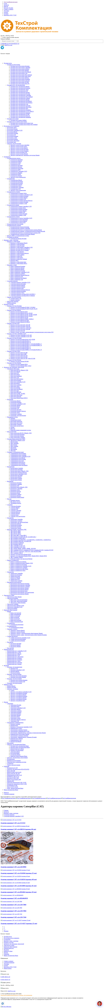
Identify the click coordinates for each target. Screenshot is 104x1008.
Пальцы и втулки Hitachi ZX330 (19, 317)
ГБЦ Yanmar (13, 444)
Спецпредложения (9, 794)
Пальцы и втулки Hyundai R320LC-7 (20, 346)
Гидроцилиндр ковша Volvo (18, 208)
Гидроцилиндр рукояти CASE (18, 203)
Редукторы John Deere (13, 140)
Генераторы (10, 518)
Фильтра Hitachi (14, 671)
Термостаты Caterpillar (16, 573)
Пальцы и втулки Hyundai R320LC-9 (20, 348)
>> (4, 929)
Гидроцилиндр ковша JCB (17, 212)
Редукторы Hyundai (12, 133)
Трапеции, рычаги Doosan (17, 632)
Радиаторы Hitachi (15, 401)
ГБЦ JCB (12, 450)
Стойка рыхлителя (12, 636)
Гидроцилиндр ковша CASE (18, 215)
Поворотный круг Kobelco (14, 658)
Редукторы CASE (12, 137)
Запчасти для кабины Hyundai (18, 693)
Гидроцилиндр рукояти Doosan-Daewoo (21, 200)
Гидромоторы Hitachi (16, 180)
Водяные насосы (15, 500)
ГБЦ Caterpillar (14, 443)
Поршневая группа (12, 417)
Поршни (12, 418)
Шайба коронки (11, 303)
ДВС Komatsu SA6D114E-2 (17, 538)
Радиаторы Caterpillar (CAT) (18, 403)
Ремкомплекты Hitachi (16, 738)
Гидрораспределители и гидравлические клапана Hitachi (26, 230)
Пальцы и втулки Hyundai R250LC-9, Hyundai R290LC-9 (26, 345)
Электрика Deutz (15, 716)
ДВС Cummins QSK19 (16, 553)
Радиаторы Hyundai (15, 409)
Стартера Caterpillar (15, 510)
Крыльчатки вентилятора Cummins (20, 586)
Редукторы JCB (11, 134)
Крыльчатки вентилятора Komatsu (19, 583)
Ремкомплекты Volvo (16, 728)
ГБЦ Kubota (13, 449)
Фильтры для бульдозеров (14, 674)
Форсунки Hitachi (15, 371)
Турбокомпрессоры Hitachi (17, 458)
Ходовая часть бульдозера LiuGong (20, 80)
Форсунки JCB (14, 373)
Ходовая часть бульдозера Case (18, 73)
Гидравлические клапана (14, 225)
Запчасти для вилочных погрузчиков (17, 757)
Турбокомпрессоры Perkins (17, 463)
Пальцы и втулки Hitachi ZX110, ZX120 (21, 313)
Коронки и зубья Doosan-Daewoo (19, 253)
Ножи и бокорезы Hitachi (17, 269)
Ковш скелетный (15, 618)
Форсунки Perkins (15, 387)
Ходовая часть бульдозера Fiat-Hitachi (20, 72)
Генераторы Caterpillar (16, 519)
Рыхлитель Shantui (15, 646)
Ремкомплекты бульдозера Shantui (19, 734)
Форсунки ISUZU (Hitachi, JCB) (19, 370)
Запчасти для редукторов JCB (18, 152)
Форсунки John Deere (16, 395)
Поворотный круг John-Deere (15, 656)
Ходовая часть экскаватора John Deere (20, 107)
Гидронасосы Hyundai (16, 165)
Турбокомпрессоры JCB (17, 461)
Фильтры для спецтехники (14, 683)
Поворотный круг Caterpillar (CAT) (16, 651)
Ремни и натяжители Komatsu (18, 564)
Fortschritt (6, 766)
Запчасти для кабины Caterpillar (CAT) (21, 692)
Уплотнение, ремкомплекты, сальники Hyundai (23, 737)
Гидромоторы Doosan (16, 184)
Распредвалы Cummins (16, 468)
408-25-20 (5, 977)
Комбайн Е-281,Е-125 (13, 776)
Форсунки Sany (14, 390)
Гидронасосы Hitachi (16, 161)
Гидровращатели (11, 626)
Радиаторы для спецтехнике (18, 415)
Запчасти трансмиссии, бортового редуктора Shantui (24, 155)
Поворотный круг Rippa (17, 749)
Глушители (10, 763)
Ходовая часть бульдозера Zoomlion (20, 79)
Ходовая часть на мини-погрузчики (17, 121)
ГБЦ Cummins (14, 446)
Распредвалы (10, 466)
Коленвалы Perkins (15, 496)
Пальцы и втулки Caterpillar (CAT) (16, 333)
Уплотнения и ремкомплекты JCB (19, 731)
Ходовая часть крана (13, 118)
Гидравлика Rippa (15, 754)
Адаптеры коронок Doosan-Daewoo (20, 289)
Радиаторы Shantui (15, 405)
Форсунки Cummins (15, 384)
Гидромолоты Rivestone (16, 624)
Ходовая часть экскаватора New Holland (21, 96)
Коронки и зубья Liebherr (17, 254)
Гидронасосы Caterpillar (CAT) (18, 171)
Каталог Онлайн (8, 8)
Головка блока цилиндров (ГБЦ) (16, 439)
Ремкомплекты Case (15, 740)
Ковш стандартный (15, 613)
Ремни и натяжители (13, 560)
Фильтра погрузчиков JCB (17, 681)
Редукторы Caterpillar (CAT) (15, 130)
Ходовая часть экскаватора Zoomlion (20, 110)
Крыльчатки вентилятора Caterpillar (20, 585)
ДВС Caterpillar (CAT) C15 (17, 545)
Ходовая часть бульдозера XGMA (19, 82)
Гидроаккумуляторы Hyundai (18, 238)
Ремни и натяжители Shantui (18, 561)
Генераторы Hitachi (15, 523)
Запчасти (6, 5)
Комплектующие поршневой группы (20, 430)
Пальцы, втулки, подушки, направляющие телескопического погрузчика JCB (31, 332)
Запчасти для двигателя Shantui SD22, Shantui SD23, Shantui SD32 (28, 556)
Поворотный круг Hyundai (14, 662)
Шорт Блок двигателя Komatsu (18, 599)
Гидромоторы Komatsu (16, 181)
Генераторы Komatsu (16, 525)
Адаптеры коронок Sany (17, 288)
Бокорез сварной (15, 300)
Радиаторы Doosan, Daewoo (18, 411)
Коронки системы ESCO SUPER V (20, 249)
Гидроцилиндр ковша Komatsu (18, 209)
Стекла (12, 690)
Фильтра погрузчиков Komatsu (18, 680)
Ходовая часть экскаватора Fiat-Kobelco (21, 102)
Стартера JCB (14, 509)
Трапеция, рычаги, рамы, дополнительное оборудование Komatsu (28, 635)
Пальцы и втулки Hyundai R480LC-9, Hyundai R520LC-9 (26, 349)
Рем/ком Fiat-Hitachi (15, 741)
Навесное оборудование (10, 610)
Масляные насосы (15, 501)
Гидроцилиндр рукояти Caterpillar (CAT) (21, 194)
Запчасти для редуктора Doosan (19, 153)
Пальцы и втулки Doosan (14, 360)
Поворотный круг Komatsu (14, 659)
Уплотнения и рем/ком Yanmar (18, 730)
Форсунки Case (14, 377)
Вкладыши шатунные (16, 423)
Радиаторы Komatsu (15, 402)
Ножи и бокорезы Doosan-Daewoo (19, 275)
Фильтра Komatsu (15, 673)
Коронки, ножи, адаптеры (11, 240)
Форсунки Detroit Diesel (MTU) (19, 398)
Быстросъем (10, 648)
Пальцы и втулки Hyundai (14, 338)
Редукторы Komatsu (12, 136)
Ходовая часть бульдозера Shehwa (19, 77)
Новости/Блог (8, 968)
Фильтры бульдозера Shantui (18, 677)
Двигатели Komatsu (12, 598)
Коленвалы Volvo (15, 490)
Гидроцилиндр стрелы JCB (17, 222)
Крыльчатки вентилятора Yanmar (19, 588)
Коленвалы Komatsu (16, 482)
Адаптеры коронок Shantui (17, 287)
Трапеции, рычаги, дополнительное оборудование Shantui (26, 633)
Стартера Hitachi (15, 507)
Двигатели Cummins (12, 604)
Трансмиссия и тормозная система (16, 762)
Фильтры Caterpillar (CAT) (17, 670)
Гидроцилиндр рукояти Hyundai (19, 202)
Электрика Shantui (15, 715)
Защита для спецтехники (14, 297)
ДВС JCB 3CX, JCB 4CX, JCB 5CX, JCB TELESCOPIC (25, 551)
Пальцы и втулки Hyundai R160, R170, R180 (22, 339)
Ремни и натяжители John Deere (19, 569)
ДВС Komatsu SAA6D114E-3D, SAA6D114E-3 (23, 537)
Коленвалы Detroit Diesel (17, 497)
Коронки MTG (14, 260)
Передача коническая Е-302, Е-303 (16, 782)
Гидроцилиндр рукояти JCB (18, 199)
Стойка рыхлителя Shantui (17, 640)
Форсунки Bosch (15, 383)
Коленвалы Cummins (16, 484)
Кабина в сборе (8, 684)
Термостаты (10, 572)
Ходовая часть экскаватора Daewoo (20, 115)
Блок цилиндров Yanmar (17, 436)
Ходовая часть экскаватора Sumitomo (20, 117)
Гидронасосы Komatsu (16, 159)
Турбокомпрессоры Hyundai (18, 459)
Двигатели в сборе (9, 595)
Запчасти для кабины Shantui (18, 697)
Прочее (6, 702)
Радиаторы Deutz (15, 406)
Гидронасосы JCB (15, 164)
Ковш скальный (14, 617)
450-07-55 (5, 979)
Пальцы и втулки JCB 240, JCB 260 (20, 329)
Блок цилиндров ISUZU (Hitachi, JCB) (21, 433)
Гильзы (12, 427)
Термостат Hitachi (15, 577)
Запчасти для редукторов (14, 143)
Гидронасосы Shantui (16, 175)
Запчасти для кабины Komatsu (18, 696)
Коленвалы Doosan (15, 491)
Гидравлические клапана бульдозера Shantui (22, 234)
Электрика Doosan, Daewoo (18, 719)
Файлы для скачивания (25, 995)
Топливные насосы (15, 503)
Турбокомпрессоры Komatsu (18, 453)
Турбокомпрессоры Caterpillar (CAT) (20, 456)
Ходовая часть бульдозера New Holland (21, 75)
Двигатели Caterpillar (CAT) (14, 607)
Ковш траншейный (15, 614)
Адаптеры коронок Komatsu (18, 291)
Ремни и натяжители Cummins (18, 567)
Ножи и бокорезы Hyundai (17, 270)
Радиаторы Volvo (15, 412)
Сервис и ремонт (8, 9)
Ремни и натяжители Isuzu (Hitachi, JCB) (21, 563)
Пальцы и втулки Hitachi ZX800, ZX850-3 (22, 319)
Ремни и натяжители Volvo (17, 570)
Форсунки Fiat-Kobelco (16, 379)
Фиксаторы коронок (12, 301)
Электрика (10, 703)
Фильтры (6, 665)
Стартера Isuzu (14, 515)
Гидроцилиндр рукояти (13, 192)
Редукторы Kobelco (12, 139)
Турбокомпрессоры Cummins (18, 455)
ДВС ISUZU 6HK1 (15, 532)
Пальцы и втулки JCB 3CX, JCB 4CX (20, 327)
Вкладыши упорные (16, 424)
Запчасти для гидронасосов (18, 177)
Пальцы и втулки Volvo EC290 (18, 352)
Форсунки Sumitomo (16, 376)
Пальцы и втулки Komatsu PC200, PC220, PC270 (23, 308)
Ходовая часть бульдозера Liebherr (19, 69)
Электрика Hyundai (15, 705)
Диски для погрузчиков (13, 765)
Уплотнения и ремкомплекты (15, 722)
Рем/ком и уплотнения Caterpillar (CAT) (21, 727)
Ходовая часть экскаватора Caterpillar (20, 95)
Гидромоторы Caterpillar (17, 187)
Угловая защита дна (15, 298)
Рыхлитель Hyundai (15, 643)
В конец (6, 931)
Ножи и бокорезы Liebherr (17, 273)
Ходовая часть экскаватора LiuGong (20, 105)
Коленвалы (10, 481)
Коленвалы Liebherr (15, 494)
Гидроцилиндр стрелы (13, 216)
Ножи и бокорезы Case (16, 279)
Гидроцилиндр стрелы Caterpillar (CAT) (21, 218)
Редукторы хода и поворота (11, 126)
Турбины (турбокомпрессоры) (15, 452)
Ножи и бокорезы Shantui (17, 268)
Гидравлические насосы (13, 158)
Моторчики (10, 743)
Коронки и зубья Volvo (16, 257)
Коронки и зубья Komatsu (17, 244)
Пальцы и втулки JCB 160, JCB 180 (20, 325)
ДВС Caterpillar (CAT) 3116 (17, 547)
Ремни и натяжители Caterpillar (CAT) (20, 566)
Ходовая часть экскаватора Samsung (20, 113)
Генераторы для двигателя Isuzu (19, 522)
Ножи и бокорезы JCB (16, 276)
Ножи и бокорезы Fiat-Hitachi (18, 278)
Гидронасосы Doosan (16, 167)
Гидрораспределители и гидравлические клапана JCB (25, 232)
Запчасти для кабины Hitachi (18, 694)
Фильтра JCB (14, 668)
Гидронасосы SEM (15, 174)
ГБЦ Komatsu (14, 442)
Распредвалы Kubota (16, 480)
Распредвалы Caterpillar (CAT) (18, 474)
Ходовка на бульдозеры (13, 64)
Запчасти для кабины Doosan (18, 699)
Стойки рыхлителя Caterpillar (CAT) (20, 637)
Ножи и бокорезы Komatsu (17, 266)
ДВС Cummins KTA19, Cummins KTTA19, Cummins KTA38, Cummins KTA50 (31, 550)
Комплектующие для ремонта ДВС (17, 529)
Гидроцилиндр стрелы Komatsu (19, 219)
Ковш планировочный (16, 621)
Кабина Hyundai (11, 687)
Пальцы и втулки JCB (13, 323)
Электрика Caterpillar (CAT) (18, 708)
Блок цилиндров (11, 431)
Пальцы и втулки (8, 304)
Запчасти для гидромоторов (18, 190)
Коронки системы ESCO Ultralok (19, 250)
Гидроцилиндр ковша (13, 205)
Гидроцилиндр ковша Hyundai (18, 213)
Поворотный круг (9, 649)
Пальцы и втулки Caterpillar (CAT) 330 (21, 336)
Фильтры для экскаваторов (14, 667)
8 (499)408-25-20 (5, 43)
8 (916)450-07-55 (14, 43)
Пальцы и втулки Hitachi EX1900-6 (20, 322)
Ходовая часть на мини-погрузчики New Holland (23, 124)
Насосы (9, 499)
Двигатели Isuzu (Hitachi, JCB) (15, 605)
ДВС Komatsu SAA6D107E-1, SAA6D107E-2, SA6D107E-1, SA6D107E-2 (30, 539)
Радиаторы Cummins (16, 414)
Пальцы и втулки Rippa (16, 750)
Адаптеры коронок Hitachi (17, 285)
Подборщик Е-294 (12, 785)
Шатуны (12, 428)
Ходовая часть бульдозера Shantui (19, 70)
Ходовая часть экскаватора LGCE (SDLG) (22, 111)
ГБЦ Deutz (13, 447)
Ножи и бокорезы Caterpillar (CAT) (19, 272)
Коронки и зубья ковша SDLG (18, 263)
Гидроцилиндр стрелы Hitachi (18, 221)
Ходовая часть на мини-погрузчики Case (21, 123)
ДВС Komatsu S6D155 (16, 544)
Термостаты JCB (15, 579)
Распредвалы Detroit (16, 477)
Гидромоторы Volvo (15, 186)
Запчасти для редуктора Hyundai (19, 149)
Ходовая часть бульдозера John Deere (20, 76)
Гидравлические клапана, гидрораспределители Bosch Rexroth (27, 231)
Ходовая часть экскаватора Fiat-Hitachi (21, 101)
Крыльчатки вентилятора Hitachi (19, 589)
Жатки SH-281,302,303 (13, 773)
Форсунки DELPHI (15, 392)
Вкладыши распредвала (17, 425)
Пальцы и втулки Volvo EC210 (18, 355)
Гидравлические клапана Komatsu (19, 227)
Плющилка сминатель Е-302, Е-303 (17, 784)
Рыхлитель (10, 642)
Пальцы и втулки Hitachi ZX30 (18, 311)
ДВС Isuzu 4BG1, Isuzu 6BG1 (18, 535)
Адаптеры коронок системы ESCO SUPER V (22, 294)
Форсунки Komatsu (15, 380)
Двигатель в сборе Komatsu (18, 602)
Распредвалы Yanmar (16, 478)
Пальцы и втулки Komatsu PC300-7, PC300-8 (22, 307)
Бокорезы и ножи (12, 265)
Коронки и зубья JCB (16, 256)
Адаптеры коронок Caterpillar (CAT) (20, 282)
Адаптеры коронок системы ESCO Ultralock (22, 295)
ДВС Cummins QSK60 (16, 557)
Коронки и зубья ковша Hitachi (18, 243)
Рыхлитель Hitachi (15, 645)
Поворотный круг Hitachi (14, 654)
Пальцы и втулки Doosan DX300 (19, 361)
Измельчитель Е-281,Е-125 (14, 775)
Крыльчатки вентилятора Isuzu (18, 591)
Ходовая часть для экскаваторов (16, 85)
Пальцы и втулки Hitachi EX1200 (19, 320)
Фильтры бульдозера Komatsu (18, 675)
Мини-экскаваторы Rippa (11, 789)
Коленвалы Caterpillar (16, 488)
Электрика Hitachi (15, 709)
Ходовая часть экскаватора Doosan (20, 92)
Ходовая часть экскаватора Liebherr (20, 98)
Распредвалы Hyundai (16, 475)
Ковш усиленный (15, 615)
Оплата (6, 12)
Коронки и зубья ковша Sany (18, 262)
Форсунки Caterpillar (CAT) (17, 382)
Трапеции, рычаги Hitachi (17, 630)
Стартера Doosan (15, 513)
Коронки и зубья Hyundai (17, 246)
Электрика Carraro (15, 718)
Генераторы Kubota (15, 526)
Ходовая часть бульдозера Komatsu (19, 66)
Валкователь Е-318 (12, 768)
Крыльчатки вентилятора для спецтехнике (22, 592)
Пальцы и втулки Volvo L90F (18, 354)
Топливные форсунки (13, 368)
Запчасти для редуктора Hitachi (19, 148)
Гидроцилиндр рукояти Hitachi (18, 197)
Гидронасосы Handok (16, 172)
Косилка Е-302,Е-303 (13, 778)
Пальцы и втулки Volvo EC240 (18, 357)
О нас (5, 3)
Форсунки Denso (15, 374)
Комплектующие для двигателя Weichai (21, 558)
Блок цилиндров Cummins (17, 437)
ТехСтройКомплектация (10, 2)
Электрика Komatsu (15, 712)
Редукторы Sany (11, 142)
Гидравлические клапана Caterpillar (20, 228)
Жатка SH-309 (11, 770)
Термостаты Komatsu (16, 575)
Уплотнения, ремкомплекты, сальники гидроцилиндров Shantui (28, 732)
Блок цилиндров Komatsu (17, 434)
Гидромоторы (11, 178)
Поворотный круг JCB (13, 655)
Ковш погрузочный (15, 620)
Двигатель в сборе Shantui (14, 596)
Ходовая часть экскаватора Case (19, 104)
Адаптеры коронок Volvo (17, 292)
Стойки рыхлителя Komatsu (18, 639)
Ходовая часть (8, 63)
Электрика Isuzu (14, 706)
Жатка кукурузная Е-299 (14, 779)
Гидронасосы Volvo (15, 162)
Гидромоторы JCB (15, 189)
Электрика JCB (14, 721)
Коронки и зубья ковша (13, 241)
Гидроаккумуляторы (12, 237)
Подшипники (11, 759)
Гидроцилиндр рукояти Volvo (18, 193)
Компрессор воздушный (14, 760)
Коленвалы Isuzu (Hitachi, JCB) (18, 487)
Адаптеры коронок (12, 281)
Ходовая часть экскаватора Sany (19, 108)
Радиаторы (10, 399)
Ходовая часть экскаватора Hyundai (20, 94)
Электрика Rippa (15, 751)
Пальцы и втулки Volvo (13, 351)
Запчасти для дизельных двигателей (14, 367)
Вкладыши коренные (16, 421)
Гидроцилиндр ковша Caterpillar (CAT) (21, 206)
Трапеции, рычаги (12, 629)
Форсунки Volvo (15, 386)
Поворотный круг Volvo (14, 661)
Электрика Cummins (16, 711)
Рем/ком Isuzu (14, 725)
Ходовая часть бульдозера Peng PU (19, 83)
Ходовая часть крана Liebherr (18, 120)
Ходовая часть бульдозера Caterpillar (20, 67)
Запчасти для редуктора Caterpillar (19, 145)
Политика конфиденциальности (9, 995)
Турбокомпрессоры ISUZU (17, 462)
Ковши (9, 611)
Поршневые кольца (15, 420)
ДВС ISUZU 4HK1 (15, 531)
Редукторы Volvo (12, 127)
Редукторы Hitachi (12, 132)
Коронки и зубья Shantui (17, 251)
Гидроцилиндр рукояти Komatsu (19, 196)
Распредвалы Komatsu (16, 469)
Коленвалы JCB (14, 485)
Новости (6, 792)
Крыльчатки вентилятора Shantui (19, 594)
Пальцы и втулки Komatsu (14, 306)
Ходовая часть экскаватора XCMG (20, 114)
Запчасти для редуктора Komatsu (19, 151)
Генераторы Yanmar (15, 528)
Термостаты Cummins (16, 580)
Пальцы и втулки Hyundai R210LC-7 (20, 341)
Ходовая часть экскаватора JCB (19, 91)
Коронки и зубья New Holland (18, 259)
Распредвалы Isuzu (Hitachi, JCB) (19, 471)
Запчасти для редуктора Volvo (18, 146)
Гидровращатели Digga (16, 627)
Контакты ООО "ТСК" (10, 15)
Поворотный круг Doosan (14, 664)
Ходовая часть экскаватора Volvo (19, 89)
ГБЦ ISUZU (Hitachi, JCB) (17, 440)
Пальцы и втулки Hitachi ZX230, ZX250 (21, 316)
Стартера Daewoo (15, 512)
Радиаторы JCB (14, 408)
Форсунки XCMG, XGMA (17, 393)
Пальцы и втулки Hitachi (14, 310)
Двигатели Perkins (12, 608)
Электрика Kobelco (15, 713)
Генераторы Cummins (16, 520)
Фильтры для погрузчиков (14, 678)
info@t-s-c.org (8, 45)
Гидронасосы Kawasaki (16, 168)
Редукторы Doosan (12, 129)
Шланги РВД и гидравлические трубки (18, 235)
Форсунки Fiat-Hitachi (16, 389)
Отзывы (6, 13)
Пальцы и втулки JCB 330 (17, 330)
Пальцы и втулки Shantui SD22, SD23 (20, 365)
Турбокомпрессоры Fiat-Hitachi (18, 465)
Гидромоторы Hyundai (16, 183)
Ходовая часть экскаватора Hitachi (19, 86)
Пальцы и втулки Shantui (14, 363)
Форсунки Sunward (15, 396)
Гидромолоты (11, 623)
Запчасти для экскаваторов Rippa (16, 744)
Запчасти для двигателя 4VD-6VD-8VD (18, 769)
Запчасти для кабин (12, 689)
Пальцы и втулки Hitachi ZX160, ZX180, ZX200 (23, 314)
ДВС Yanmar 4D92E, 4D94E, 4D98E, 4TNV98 (23, 548)
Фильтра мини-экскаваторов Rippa (20, 747)
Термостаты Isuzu (15, 576)
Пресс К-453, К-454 (12, 787)
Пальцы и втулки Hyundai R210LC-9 (20, 342)
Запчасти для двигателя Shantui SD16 (20, 554)
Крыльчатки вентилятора (14, 582)
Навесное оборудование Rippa (18, 756)
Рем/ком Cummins (15, 724)
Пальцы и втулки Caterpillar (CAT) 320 (21, 335)
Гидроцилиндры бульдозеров (15, 224)
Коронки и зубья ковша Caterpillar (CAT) (21, 247)
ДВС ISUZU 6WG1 (15, 534)
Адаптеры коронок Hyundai (18, 284)
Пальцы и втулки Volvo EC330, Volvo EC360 (22, 358)
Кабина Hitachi (11, 686)
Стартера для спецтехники (17, 516)
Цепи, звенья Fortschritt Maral (15, 788)
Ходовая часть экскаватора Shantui (19, 99)
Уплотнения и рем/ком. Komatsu (19, 735)
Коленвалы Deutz (15, 493)
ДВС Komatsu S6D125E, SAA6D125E (20, 541)
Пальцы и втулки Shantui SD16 (19, 364)
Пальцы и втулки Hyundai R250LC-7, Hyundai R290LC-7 (26, 344)
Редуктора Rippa (15, 753)
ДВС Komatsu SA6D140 (17, 542)
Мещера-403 (10, 781)
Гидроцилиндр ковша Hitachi (18, 211)
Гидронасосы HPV (15, 170)
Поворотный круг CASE (14, 652)
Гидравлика (7, 156)
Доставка (6, 10)
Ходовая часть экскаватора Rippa (19, 746)
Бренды (6, 6)
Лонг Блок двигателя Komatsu (18, 601)
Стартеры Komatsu (15, 506)
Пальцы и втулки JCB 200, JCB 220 (20, 326)
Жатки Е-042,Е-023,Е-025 (14, 772)
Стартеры (10, 504)
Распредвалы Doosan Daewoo (18, 472)
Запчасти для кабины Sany (17, 700)
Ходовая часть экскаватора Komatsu (20, 88)
